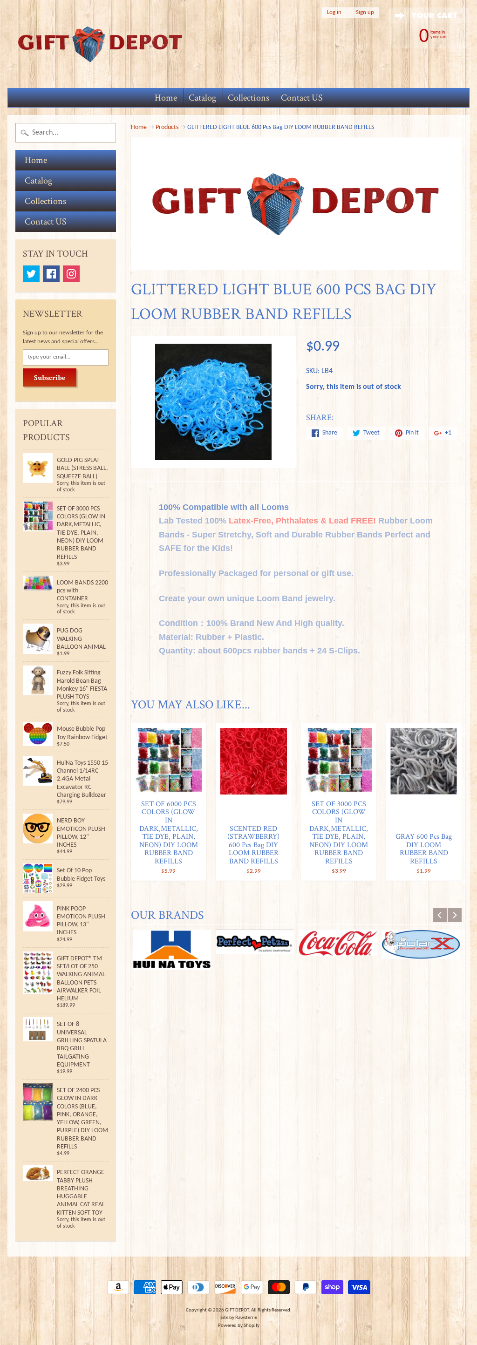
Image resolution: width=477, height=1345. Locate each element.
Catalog (202, 98)
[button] (296, 675)
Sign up (365, 12)
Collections (248, 98)
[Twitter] (31, 273)
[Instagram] (71, 273)
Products (167, 127)
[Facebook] (51, 273)
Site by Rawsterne (238, 1317)
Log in (334, 12)
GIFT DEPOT (237, 1310)
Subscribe (49, 378)
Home (166, 98)
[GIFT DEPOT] (100, 44)
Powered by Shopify (238, 1325)
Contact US (302, 98)
